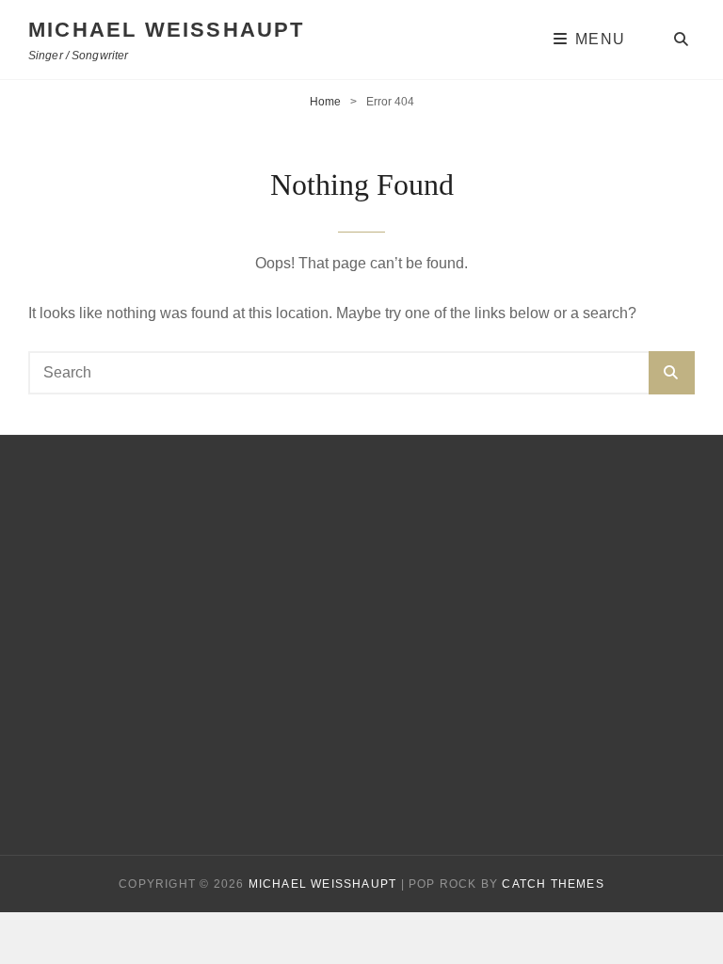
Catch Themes (552, 884)
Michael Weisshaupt (166, 29)
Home (325, 101)
